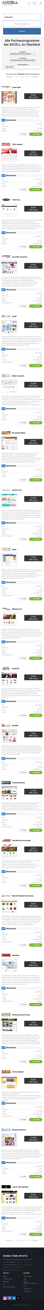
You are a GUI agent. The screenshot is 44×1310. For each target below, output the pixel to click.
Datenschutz (27, 1288)
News (5, 1276)
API (4, 1284)
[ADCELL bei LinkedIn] (14, 1298)
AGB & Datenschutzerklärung (30, 1282)
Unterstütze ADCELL (9, 1287)
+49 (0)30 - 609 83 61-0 (23, 1262)
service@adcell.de (13, 1270)
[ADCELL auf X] (18, 1298)
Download (6, 1281)
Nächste (35, 77)
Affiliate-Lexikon (8, 1279)
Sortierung (22, 58)
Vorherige (9, 77)
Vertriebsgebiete (22, 64)
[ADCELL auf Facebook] (9, 1298)
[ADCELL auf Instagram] (5, 1298)
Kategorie (23, 52)
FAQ (25, 1286)
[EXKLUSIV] (9, 103)
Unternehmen (28, 1276)
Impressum (27, 1291)
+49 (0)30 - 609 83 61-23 (24, 1265)
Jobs (25, 1279)
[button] (22, 31)
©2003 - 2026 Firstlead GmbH (22, 1305)
